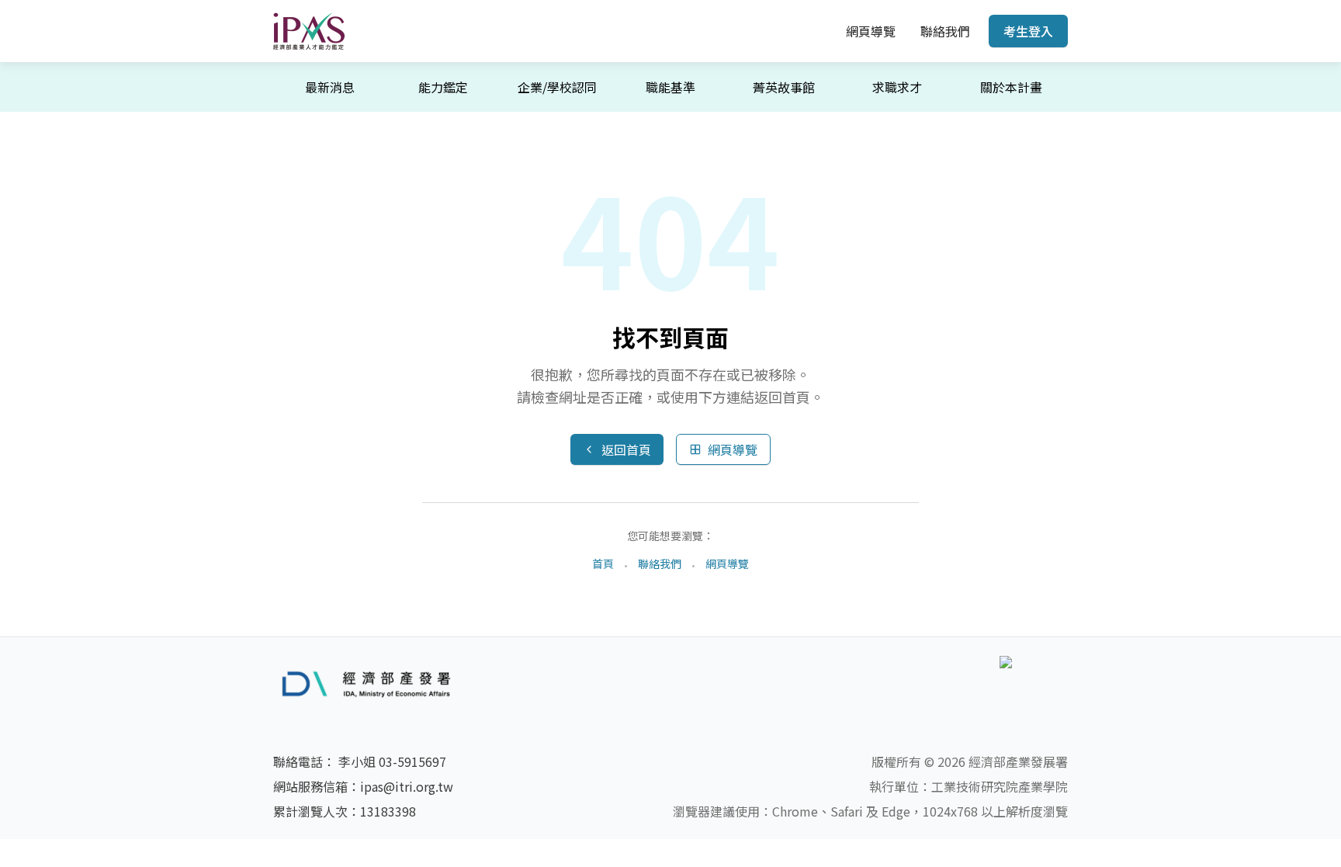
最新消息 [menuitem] (330, 87)
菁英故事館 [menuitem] (784, 87)
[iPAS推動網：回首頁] (309, 31)
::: (822, 31)
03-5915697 (412, 761)
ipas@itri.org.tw (406, 786)
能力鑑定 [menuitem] (443, 87)
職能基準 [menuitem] (670, 87)
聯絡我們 (945, 31)
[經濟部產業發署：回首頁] (378, 683)
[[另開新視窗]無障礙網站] (1034, 684)
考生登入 (1028, 31)
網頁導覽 (871, 31)
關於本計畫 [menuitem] (1011, 87)
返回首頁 (626, 449)
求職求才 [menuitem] (897, 87)
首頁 (603, 563)
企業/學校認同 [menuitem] (557, 87)
